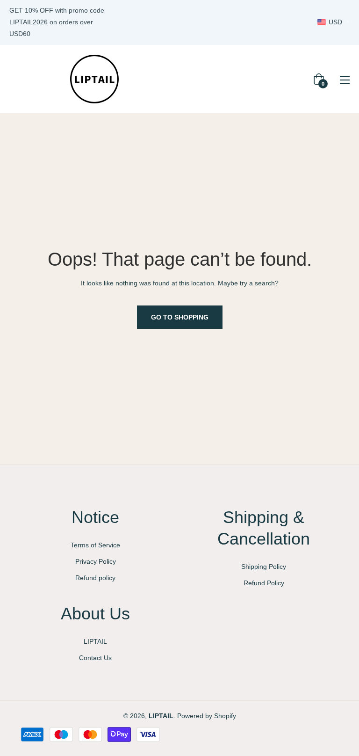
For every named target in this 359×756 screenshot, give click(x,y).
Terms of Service (95, 545)
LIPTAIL (95, 641)
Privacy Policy (95, 561)
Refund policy (95, 578)
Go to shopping (179, 317)
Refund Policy (264, 583)
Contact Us (95, 658)
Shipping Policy (263, 566)
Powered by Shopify (206, 716)
